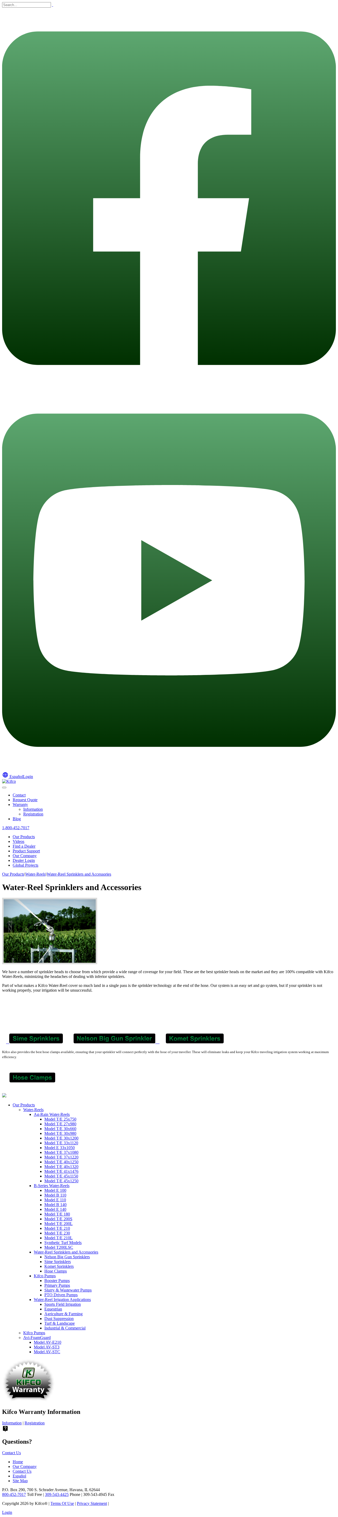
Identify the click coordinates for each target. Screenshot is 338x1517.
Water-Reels (33, 1109)
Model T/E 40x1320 (61, 1166)
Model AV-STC (47, 1352)
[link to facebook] (169, 387)
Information (33, 809)
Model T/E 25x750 (60, 1119)
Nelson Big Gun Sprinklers (67, 1257)
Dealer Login (24, 860)
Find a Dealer (24, 846)
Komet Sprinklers (59, 1266)
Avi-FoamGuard (37, 1337)
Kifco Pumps (45, 1276)
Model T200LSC (58, 1247)
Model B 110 (55, 1195)
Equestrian (53, 1309)
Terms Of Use (62, 1503)
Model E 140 (55, 1209)
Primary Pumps (57, 1285)
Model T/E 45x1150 (61, 1176)
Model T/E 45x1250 (61, 1181)
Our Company (25, 855)
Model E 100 (55, 1190)
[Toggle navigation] (4, 787)
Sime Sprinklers (57, 1261)
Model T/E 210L (58, 1238)
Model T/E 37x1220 (61, 1157)
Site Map (20, 1480)
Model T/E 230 (57, 1233)
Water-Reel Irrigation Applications (62, 1299)
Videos (18, 841)
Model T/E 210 (57, 1228)
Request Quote (25, 800)
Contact (19, 795)
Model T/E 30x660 (60, 1128)
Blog (17, 819)
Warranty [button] (20, 804)
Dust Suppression (59, 1318)
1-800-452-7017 (15, 827)
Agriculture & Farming (63, 1314)
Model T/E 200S (58, 1219)
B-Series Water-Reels (51, 1185)
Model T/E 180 (57, 1214)
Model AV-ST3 (46, 1347)
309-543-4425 (57, 1494)
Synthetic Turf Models (63, 1242)
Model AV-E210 (47, 1342)
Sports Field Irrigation (62, 1304)
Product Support (26, 851)
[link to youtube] (169, 769)
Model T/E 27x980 (60, 1124)
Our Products (24, 836)
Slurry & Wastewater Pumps (68, 1290)
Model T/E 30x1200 (61, 1138)
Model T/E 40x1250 (61, 1162)
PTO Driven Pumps (61, 1295)
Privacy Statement (92, 1503)
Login (28, 776)
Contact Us (11, 1453)
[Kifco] (9, 781)
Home (18, 1462)
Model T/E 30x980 (60, 1133)
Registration (33, 814)
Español (12, 776)
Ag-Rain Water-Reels (52, 1114)
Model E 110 (55, 1200)
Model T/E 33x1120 (61, 1143)
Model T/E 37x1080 (61, 1152)
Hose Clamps (55, 1271)
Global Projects (25, 865)
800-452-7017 (14, 1494)
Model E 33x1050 (59, 1147)
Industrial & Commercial (65, 1328)
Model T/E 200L (58, 1223)
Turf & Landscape (59, 1323)
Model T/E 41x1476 (61, 1171)
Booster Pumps (57, 1280)
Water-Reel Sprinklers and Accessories (66, 1252)
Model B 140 (55, 1204)
